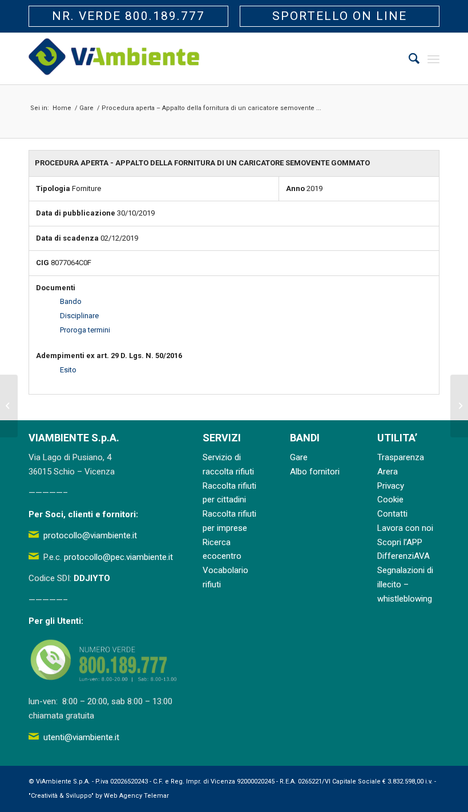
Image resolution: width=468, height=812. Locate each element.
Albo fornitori (315, 471)
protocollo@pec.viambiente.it (118, 557)
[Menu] (433, 58)
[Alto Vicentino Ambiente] (114, 58)
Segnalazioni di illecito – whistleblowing (405, 584)
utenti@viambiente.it (81, 737)
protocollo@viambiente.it (90, 535)
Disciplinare (79, 315)
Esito (68, 370)
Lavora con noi (405, 528)
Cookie (390, 499)
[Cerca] (408, 58)
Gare (299, 457)
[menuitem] (408, 58)
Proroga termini (85, 330)
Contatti (392, 514)
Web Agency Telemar (136, 795)
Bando (71, 301)
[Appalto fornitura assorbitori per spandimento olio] (9, 406)
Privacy (390, 486)
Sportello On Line (339, 16)
